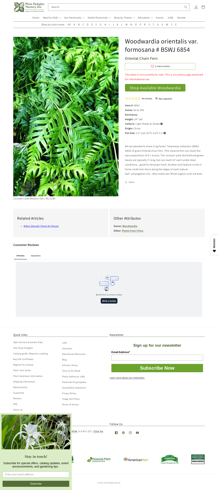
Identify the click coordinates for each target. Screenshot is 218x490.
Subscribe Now (157, 368)
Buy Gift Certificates (23, 359)
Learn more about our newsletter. (127, 377)
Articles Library (70, 365)
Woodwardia (129, 226)
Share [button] (132, 182)
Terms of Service (70, 404)
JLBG (170, 17)
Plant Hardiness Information (28, 376)
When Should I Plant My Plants (41, 226)
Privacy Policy (69, 393)
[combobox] (118, 7)
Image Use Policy (71, 398)
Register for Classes (23, 364)
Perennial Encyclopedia (74, 382)
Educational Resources (74, 354)
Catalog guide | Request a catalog (30, 353)
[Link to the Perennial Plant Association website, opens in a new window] (98, 461)
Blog (64, 359)
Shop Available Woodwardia (155, 87)
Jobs (64, 342)
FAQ (15, 404)
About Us (18, 409)
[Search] (185, 7)
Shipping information (24, 381)
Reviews (17, 398)
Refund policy (20, 387)
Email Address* (120, 352)
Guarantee (18, 392)
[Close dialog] (69, 416)
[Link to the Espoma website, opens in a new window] (170, 463)
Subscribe (36, 483)
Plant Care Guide (22, 370)
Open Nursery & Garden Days (28, 342)
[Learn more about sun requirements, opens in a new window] (161, 124)
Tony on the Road (71, 370)
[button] (51, 17)
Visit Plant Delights (23, 348)
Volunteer (67, 348)
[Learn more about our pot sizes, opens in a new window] (165, 133)
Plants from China (132, 230)
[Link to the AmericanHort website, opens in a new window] (136, 460)
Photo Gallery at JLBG (73, 376)
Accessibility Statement (74, 387)
